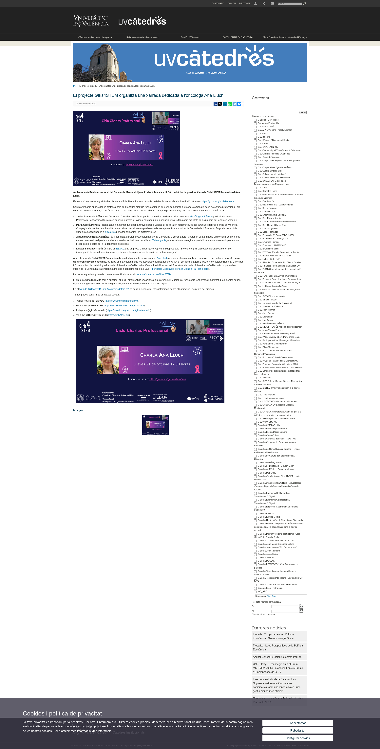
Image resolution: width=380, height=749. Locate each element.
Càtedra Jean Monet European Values (276, 544)
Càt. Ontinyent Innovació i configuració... (277, 333)
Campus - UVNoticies (268, 120)
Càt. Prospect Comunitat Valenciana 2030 (278, 364)
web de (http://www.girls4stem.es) (104, 289)
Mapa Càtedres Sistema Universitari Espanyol (285, 37)
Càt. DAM (262, 187)
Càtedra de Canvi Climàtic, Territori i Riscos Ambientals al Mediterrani (277, 451)
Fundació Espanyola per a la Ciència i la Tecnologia (180, 269)
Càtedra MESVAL (266, 561)
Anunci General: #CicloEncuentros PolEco (277, 656)
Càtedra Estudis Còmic (269, 517)
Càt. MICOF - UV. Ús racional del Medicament (280, 327)
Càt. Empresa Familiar (268, 242)
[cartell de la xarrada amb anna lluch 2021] (155, 434)
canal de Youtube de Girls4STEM (153, 274)
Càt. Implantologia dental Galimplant (275, 303)
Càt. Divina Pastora (267, 208)
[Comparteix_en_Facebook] (215, 105)
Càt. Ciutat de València (268, 157)
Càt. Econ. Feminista (268, 232)
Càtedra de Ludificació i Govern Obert (276, 466)
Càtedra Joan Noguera (269, 551)
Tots (269, 596)
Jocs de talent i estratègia (270, 588)
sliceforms (110, 232)
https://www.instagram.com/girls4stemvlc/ (128, 310)
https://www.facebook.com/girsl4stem (124, 305)
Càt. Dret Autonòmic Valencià (272, 215)
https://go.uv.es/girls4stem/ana (218, 201)
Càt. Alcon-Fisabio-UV (268, 123)
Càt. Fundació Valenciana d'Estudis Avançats (279, 282)
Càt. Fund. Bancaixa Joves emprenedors (277, 276)
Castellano (218, 3)
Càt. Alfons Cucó (266, 126)
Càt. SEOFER (264, 377)
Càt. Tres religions (267, 394)
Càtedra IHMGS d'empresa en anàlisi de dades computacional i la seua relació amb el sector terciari (278, 526)
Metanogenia (159, 240)
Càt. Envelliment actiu (268, 248)
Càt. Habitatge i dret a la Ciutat (272, 286)
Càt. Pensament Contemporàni (272, 343)
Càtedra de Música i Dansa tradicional (276, 469)
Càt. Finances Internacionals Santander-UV (279, 266)
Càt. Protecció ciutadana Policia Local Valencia (280, 367)
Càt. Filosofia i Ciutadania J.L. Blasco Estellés (279, 262)
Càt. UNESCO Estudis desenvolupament (277, 401)
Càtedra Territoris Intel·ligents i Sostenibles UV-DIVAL (278, 579)
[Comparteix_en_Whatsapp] (229, 105)
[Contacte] (272, 3)
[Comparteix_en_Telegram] (234, 105)
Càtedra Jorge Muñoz (268, 554)
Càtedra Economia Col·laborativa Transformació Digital (272, 495)
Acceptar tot (298, 723)
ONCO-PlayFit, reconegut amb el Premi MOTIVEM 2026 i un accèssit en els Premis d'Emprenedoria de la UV (278, 668)
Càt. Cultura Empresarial (269, 171)
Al (253, 611)
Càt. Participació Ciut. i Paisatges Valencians (279, 340)
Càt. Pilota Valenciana (268, 347)
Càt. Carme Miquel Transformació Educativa (279, 150)
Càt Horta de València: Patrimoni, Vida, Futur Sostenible (277, 291)
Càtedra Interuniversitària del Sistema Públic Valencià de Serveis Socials (277, 535)
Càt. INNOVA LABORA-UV (270, 306)
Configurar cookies (298, 738)
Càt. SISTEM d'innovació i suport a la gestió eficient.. (277, 389)
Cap (274, 596)
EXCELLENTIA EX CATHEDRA (238, 37)
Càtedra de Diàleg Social (269, 462)
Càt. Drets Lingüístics (268, 228)
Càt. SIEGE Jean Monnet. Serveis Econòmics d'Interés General (278, 383)
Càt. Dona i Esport (267, 211)
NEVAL (120, 248)
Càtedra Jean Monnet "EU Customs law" (277, 547)
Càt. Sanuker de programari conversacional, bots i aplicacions (277, 372)
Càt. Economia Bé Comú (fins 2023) (275, 238)
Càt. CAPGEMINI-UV (268, 147)
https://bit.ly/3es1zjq (118, 315)
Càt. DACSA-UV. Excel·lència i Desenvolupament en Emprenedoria (271, 182)
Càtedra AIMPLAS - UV (269, 425)
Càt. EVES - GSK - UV (268, 259)
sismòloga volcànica (201, 216)
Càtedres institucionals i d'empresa (95, 37)
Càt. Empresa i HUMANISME (272, 245)
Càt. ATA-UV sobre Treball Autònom (275, 130)
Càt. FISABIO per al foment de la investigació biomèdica (277, 271)
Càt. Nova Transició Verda (270, 330)
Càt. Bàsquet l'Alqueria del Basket (274, 140)
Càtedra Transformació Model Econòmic (277, 584)
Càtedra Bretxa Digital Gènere (272, 428)
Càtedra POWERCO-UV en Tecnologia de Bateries (276, 566)
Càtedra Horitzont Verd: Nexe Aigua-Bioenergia (280, 520)
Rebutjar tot (297, 730)
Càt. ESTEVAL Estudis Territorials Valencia (278, 252)
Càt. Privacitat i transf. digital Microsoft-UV (278, 361)
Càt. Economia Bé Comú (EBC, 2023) (276, 235)
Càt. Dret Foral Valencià (269, 218)
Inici (75, 86)
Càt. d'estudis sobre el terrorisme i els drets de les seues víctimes (278, 196)
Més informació (101, 731)
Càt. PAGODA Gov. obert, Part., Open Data (278, 337)
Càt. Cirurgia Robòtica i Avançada (274, 153)
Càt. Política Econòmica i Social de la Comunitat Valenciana (273, 352)
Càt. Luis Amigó (265, 320)
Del (253, 606)
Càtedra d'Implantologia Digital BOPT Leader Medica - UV (277, 478)
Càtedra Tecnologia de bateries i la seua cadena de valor (275, 573)
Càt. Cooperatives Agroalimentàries (275, 167)
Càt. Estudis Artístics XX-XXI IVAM (274, 255)
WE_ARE (262, 591)
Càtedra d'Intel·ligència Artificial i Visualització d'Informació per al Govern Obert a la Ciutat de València (277, 486)
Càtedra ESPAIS (266, 513)
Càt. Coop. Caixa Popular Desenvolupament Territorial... (277, 162)
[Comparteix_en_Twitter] (220, 105)
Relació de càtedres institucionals (142, 37)
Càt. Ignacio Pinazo (267, 299)
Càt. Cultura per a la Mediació (272, 174)
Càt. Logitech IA (265, 317)
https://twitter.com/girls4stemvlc (121, 300)
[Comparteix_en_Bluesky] (239, 105)
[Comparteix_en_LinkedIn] (225, 105)
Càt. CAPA (263, 143)
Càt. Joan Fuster (266, 313)
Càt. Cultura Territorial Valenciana (274, 177)
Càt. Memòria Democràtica (271, 323)
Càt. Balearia (264, 137)
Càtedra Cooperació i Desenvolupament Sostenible (275, 444)
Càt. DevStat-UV (266, 201)
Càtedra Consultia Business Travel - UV (277, 438)
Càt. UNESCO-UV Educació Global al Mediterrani (274, 406)
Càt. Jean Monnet (266, 310)
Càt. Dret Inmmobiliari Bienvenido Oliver (277, 221)
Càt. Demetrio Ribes (267, 191)
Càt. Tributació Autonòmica (271, 398)
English (232, 3)
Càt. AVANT (263, 133)
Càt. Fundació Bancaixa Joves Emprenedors (279, 279)
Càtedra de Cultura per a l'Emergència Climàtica (274, 457)
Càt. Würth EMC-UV (267, 422)
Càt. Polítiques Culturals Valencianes (275, 357)
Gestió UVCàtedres (190, 37)
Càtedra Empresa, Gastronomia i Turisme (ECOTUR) (276, 508)
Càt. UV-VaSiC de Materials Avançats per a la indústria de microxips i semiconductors (277, 413)
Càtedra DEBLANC (267, 473)
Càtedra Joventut (266, 557)
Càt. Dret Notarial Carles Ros (272, 225)
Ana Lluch (162, 258)
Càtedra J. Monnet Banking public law (276, 540)
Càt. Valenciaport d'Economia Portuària (276, 418)
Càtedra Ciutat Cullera (268, 435)
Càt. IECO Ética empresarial (271, 296)
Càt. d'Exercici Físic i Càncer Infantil (275, 204)
